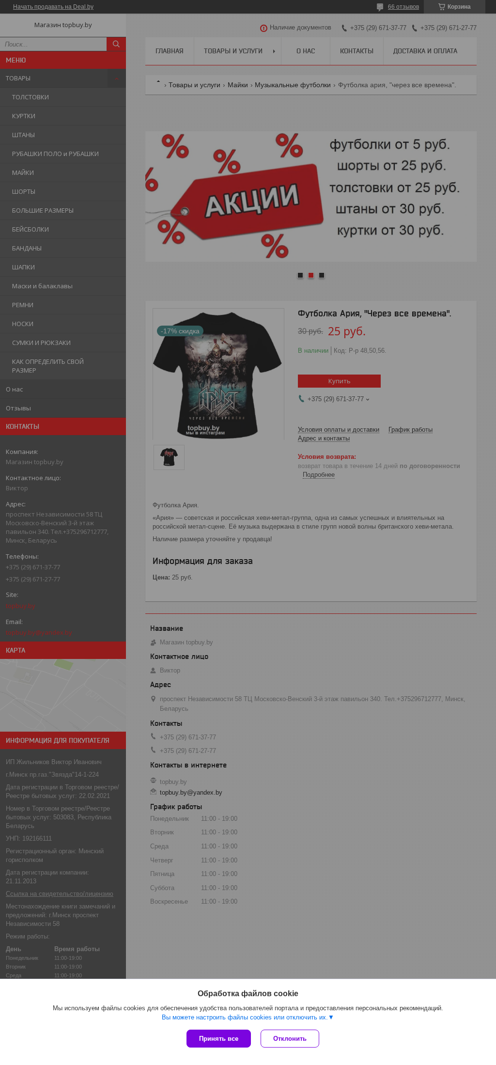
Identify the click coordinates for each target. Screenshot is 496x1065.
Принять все (218, 1038)
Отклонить (290, 1038)
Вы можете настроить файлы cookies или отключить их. (245, 1017)
